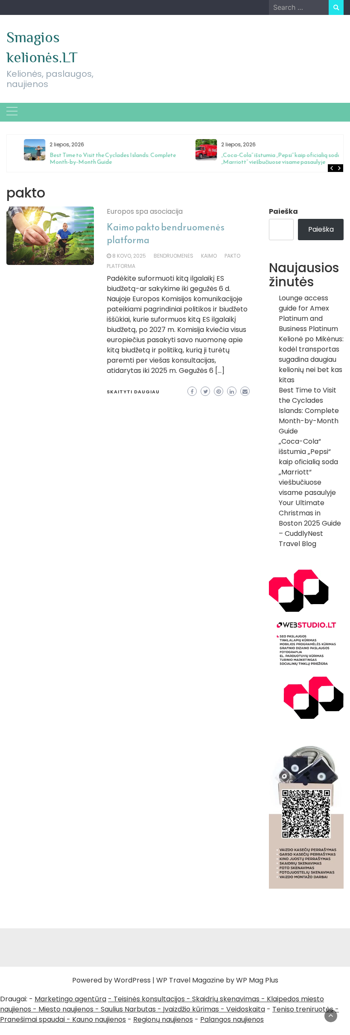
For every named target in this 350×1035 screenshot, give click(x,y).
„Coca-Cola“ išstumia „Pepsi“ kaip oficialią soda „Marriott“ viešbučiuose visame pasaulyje (268, 158)
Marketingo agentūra (70, 999)
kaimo (209, 255)
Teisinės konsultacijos (149, 999)
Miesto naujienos (65, 1009)
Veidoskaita (245, 1009)
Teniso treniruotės (302, 1009)
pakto (232, 255)
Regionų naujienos (163, 1019)
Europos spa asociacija (145, 211)
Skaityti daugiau (133, 391)
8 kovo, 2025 (129, 255)
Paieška (283, 211)
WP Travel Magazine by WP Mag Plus (217, 980)
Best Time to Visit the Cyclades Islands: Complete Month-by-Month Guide (100, 158)
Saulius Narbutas (128, 1009)
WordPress (132, 980)
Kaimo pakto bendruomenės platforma (166, 233)
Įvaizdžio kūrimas (191, 1009)
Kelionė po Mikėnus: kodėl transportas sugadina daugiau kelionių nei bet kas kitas (311, 359)
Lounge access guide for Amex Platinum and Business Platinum (308, 313)
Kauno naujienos (99, 1019)
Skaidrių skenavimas (226, 999)
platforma (121, 266)
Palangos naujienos (232, 1019)
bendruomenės (173, 255)
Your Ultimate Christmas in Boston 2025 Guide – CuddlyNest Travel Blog (310, 523)
